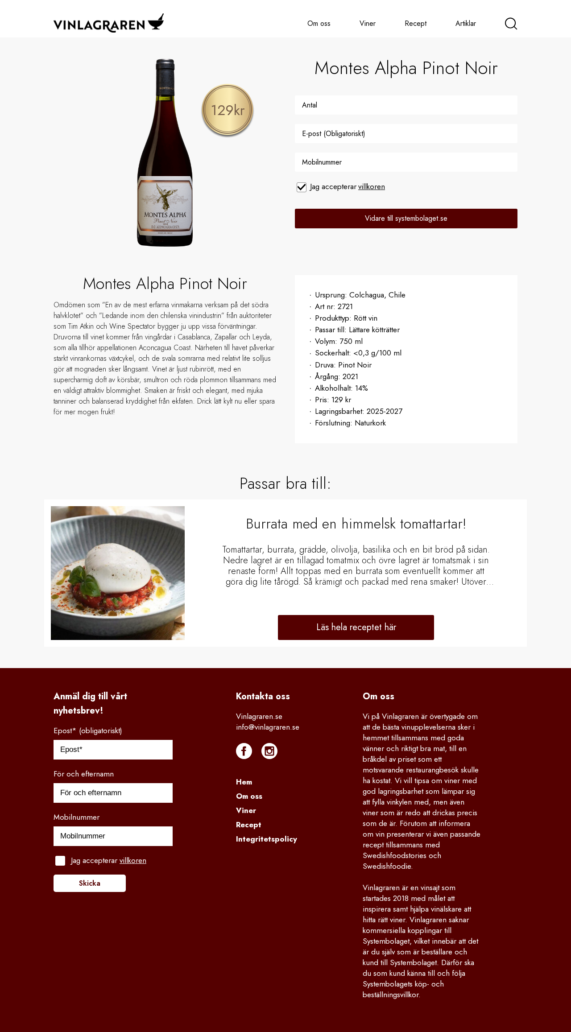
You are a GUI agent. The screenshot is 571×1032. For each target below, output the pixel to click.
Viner (368, 23)
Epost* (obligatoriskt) (88, 730)
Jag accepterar (347, 186)
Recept (415, 23)
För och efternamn (84, 773)
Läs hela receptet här (356, 627)
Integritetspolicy (266, 839)
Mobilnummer (76, 817)
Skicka (89, 883)
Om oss (319, 23)
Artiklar (465, 23)
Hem (244, 781)
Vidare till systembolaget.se (406, 218)
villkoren (371, 186)
